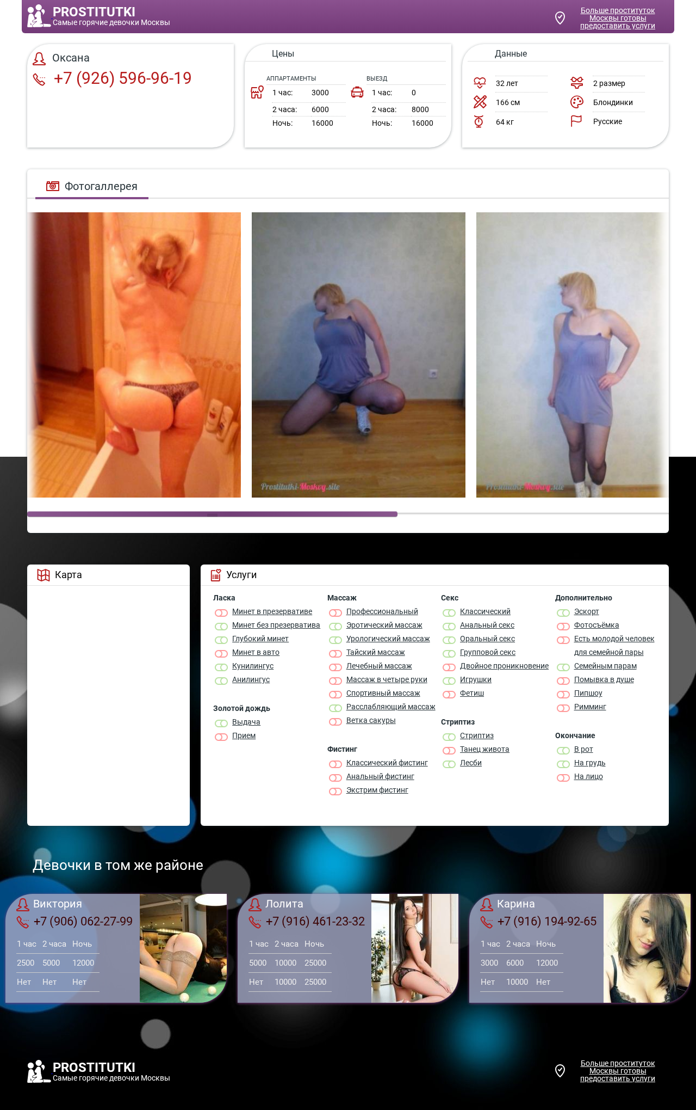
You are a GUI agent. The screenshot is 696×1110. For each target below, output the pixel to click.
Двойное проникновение (504, 665)
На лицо (588, 776)
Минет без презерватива (276, 625)
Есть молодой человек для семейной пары (614, 645)
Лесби (471, 762)
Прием (244, 735)
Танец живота (484, 749)
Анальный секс (487, 625)
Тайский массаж (375, 652)
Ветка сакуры (371, 720)
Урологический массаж (388, 638)
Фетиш (472, 693)
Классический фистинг (387, 762)
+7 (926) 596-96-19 (121, 78)
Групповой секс (487, 652)
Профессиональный (382, 611)
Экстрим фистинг (377, 790)
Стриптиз (477, 735)
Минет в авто (255, 652)
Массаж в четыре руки (386, 679)
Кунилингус (253, 665)
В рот (583, 749)
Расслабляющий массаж (391, 706)
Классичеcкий (485, 611)
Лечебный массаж (379, 665)
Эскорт (586, 611)
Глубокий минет (260, 638)
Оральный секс (487, 638)
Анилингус (251, 679)
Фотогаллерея (101, 186)
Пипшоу (588, 693)
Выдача (246, 721)
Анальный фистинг (380, 776)
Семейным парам (605, 665)
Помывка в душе (604, 679)
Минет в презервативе (272, 611)
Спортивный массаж (383, 693)
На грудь (590, 762)
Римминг (590, 706)
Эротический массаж (384, 625)
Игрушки (476, 679)
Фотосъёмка (596, 625)
